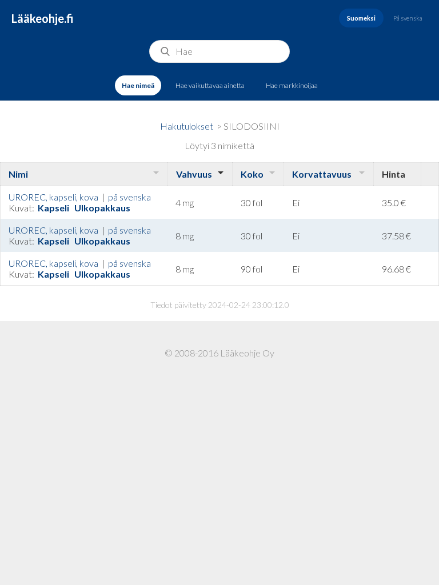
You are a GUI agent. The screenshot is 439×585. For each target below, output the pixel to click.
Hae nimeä (138, 85)
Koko (252, 174)
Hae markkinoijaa (292, 85)
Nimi (18, 174)
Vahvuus (194, 174)
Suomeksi (361, 18)
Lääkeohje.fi (42, 18)
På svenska (407, 18)
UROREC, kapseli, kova (53, 196)
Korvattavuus (322, 174)
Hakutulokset (186, 126)
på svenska (129, 196)
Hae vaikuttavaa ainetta (210, 85)
